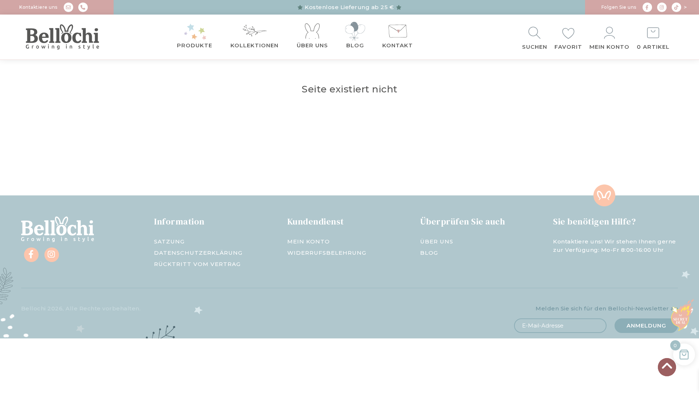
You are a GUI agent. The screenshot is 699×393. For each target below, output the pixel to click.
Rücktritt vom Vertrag (197, 264)
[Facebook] (647, 7)
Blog (355, 45)
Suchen (534, 46)
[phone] (83, 7)
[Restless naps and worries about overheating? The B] (408, 158)
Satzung (169, 241)
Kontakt (397, 45)
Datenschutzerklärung (198, 252)
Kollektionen (254, 45)
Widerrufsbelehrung (326, 252)
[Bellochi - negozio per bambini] (76, 37)
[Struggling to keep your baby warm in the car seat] (640, 158)
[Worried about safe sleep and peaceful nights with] (524, 158)
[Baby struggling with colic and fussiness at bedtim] (174, 158)
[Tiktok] (676, 7)
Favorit (568, 46)
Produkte (194, 45)
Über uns (312, 45)
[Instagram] (662, 7)
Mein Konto (609, 46)
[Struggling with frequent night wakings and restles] (58, 158)
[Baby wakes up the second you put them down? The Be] (291, 158)
